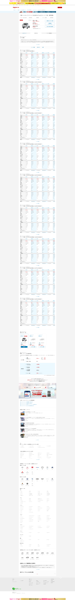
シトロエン (22, 532)
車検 (37, 17)
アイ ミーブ (39, 457)
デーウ (30, 539)
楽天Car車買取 (45, 580)
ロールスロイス (22, 518)
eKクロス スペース (31, 454)
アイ (29, 457)
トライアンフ (31, 521)
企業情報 (52, 580)
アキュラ (48, 495)
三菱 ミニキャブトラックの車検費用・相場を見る (26, 403)
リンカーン (22, 509)
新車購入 (37, 580)
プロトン (30, 544)
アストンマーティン (31, 515)
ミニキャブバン (22, 447)
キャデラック (22, 506)
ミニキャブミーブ (31, 447)
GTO (47, 455)
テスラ (21, 510)
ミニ (47, 501)
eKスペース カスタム (49, 454)
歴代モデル (38, 47)
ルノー (39, 532)
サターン (39, 506)
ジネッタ (30, 518)
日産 (29, 491)
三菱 (47, 491)
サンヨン (48, 539)
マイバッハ (30, 501)
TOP (12, 580)
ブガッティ (48, 532)
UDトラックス (31, 495)
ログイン (60, 7)
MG (38, 521)
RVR (21, 457)
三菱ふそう (22, 495)
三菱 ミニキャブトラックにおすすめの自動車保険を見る (27, 405)
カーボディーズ (49, 518)
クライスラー (31, 506)
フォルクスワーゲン (40, 500)
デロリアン (30, 509)
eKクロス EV (22, 454)
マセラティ (22, 527)
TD (38, 544)
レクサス (39, 495)
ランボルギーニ (40, 527)
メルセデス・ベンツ (23, 501)
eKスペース (39, 454)
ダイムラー (48, 515)
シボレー (48, 506)
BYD (21, 544)
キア (38, 539)
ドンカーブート (49, 544)
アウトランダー (49, 457)
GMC (47, 510)
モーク (21, 522)
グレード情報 (33, 47)
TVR (21, 515)
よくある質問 (21, 580)
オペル (30, 500)
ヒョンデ (22, 539)
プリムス (48, 509)
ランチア (30, 527)
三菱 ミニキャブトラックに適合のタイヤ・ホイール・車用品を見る (28, 404)
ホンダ (39, 491)
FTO (38, 455)
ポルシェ (48, 500)
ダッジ (39, 510)
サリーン (39, 509)
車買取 (30, 17)
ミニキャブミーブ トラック (41, 447)
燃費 (43, 47)
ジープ (30, 510)
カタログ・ (23, 17)
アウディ (22, 500)
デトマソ (48, 527)
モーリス (22, 521)
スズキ (48, 492)
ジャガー (39, 515)
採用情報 (52, 582)
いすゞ (30, 492)
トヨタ (21, 491)
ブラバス (39, 501)
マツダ (21, 492)
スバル (39, 492)
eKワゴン (30, 455)
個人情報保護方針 (53, 581)
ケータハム (39, 518)
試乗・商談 (30, 580)
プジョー (30, 532)
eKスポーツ (22, 455)
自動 (51, 17)
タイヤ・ (44, 17)
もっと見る (37, 79)
